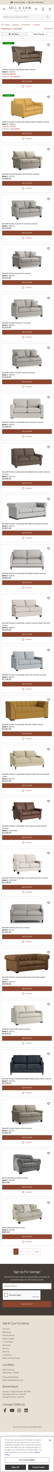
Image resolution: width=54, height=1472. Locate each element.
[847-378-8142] (43, 9)
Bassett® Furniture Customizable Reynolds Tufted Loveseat (22, 724)
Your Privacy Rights (27, 1460)
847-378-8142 (37, 2)
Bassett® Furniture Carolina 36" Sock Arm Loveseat (19, 224)
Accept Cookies (38, 1467)
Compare (28, 86)
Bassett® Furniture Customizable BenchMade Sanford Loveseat (24, 573)
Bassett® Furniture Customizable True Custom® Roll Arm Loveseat (25, 878)
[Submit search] (47, 17)
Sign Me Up (27, 1304)
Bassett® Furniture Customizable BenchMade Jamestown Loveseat (25, 524)
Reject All (15, 1467)
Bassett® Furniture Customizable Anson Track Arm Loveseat (22, 422)
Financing (6, 1345)
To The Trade (8, 1342)
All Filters (15, 34)
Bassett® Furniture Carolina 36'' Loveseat (16, 273)
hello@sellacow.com (15, 1380)
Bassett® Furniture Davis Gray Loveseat (15, 928)
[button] (4, 9)
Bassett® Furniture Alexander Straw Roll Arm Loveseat (20, 174)
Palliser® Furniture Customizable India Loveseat (18, 69)
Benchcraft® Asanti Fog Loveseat (13, 1228)
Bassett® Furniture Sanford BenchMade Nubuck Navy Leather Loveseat (26, 1079)
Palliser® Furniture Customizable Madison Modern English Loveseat (25, 122)
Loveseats (36, 25)
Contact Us (7, 1355)
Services (6, 1348)
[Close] (50, 1440)
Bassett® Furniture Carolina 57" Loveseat (16, 323)
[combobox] (40, 34)
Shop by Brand (8, 1335)
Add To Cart (27, 81)
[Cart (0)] (50, 9)
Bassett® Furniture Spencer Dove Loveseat (17, 1128)
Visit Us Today (19, 2)
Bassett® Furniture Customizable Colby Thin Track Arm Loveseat (24, 675)
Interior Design (8, 1339)
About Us (6, 1351)
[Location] (36, 9)
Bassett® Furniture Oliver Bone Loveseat (16, 1029)
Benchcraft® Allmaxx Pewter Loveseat (15, 1178)
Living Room (25, 25)
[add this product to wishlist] (49, 45)
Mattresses (7, 1332)
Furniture (15, 25)
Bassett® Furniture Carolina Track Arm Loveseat (18, 373)
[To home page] (20, 9)
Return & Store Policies (11, 1358)
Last (37, 1252)
